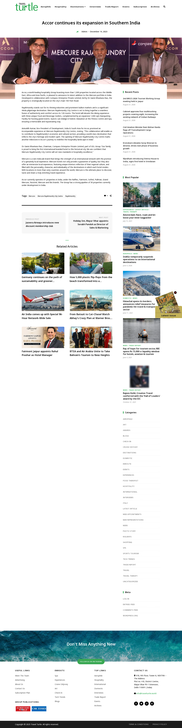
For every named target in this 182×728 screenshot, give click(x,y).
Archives (155, 6)
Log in (126, 599)
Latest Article (142, 210)
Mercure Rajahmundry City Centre (50, 196)
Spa (124, 548)
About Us (19, 684)
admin (84, 31)
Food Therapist (130, 481)
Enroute (127, 464)
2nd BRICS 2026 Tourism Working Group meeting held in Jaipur (141, 100)
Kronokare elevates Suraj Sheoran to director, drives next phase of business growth (140, 146)
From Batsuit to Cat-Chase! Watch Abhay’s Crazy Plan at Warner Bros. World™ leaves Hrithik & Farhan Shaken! (90, 316)
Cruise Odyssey (130, 447)
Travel (126, 570)
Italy (125, 503)
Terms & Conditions (139, 724)
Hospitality (60, 6)
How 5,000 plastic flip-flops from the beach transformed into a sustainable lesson (91, 279)
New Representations (133, 520)
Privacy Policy (160, 724)
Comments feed (130, 610)
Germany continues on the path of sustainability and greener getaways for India (42, 279)
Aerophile (46, 6)
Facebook (136, 704)
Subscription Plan (22, 692)
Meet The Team (22, 675)
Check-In (127, 441)
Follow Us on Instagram (91, 662)
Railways (127, 537)
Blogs (126, 436)
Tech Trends (129, 559)
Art (124, 425)
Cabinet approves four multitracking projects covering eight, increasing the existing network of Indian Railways (140, 114)
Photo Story (129, 531)
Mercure (32, 196)
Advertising (20, 680)
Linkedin (152, 704)
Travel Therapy (130, 212)
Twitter (141, 704)
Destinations (77, 6)
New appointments (132, 514)
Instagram (147, 704)
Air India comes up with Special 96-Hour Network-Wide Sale (42, 316)
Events (126, 6)
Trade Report (112, 6)
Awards (126, 430)
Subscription (140, 6)
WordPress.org (130, 616)
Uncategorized (130, 581)
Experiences (128, 210)
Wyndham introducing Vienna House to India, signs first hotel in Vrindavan (141, 160)
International (130, 492)
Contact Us (20, 688)
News (136, 254)
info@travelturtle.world (146, 693)
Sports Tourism (131, 553)
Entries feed (129, 604)
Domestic (127, 298)
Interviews (95, 6)
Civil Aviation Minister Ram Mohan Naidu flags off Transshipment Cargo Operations (141, 130)
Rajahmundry (70, 196)
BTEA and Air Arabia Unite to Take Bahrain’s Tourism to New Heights (90, 353)
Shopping (127, 542)
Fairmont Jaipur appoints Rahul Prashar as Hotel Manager (40, 353)
